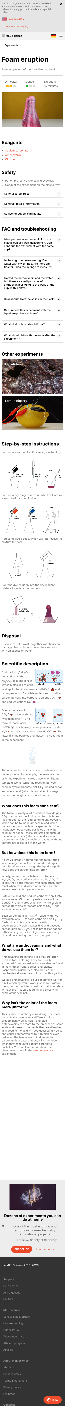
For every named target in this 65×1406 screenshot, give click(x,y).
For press (9, 1393)
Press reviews (12, 1374)
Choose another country (15, 26)
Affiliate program (14, 1343)
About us (9, 1367)
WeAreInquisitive (13, 1336)
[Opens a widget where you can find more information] (52, 1400)
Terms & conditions (15, 1380)
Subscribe (21, 1249)
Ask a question (12, 1292)
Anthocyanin (13, 155)
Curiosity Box (11, 1330)
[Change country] (53, 36)
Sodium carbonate (16, 150)
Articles (8, 1349)
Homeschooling (13, 1323)
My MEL (8, 1299)
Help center (10, 1286)
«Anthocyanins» (43, 1050)
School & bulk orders (16, 1316)
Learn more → (45, 1249)
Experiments (11, 45)
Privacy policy (12, 1387)
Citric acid (11, 159)
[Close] (61, 4)
